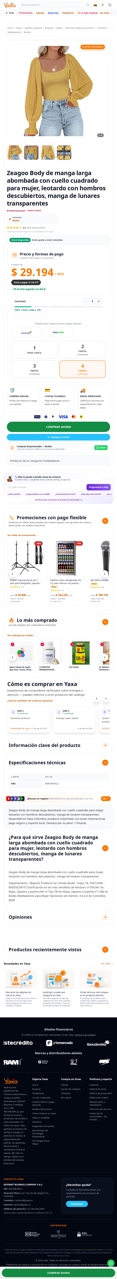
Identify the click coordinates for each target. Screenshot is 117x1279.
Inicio (10, 27)
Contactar (77, 1204)
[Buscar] (87, 4)
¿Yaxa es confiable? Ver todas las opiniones (30, 700)
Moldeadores (14, 32)
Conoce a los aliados (85, 1034)
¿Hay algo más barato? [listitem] (91, 494)
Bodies (27, 32)
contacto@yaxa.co (23, 1200)
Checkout (65, 1093)
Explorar (36, 1089)
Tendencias (68, 12)
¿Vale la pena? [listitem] (14, 494)
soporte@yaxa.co (21, 1204)
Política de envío (98, 1089)
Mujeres (49, 27)
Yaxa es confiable (41, 1117)
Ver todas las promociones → (22, 535)
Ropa (18, 27)
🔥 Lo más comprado (88, 12)
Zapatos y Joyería (33, 27)
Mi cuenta (66, 1097)
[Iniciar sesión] (102, 4)
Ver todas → (107, 963)
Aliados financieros (42, 1109)
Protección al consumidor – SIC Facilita (98, 1116)
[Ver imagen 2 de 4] (31, 152)
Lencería (102, 27)
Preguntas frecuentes (43, 1126)
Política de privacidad (101, 1093)
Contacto (94, 1084)
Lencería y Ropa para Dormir (79, 27)
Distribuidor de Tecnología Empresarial (40, 1133)
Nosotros (36, 1121)
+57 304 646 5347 (35, 1208)
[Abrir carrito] (109, 5)
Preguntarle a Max (98, 487)
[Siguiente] (104, 657)
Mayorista (53, 12)
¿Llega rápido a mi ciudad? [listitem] (38, 494)
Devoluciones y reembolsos (97, 1103)
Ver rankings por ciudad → (21, 635)
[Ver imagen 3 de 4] (47, 152)
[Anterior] (12, 657)
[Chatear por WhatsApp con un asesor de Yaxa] (111, 1263)
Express (40, 12)
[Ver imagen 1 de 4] (14, 152)
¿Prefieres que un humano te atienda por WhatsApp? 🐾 (58, 500)
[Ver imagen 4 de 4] (64, 152)
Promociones (26, 12)
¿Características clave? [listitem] (65, 494)
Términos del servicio (100, 1109)
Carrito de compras (71, 1089)
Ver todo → (106, 12)
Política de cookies (99, 1097)
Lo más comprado (41, 1097)
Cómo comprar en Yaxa (44, 1113)
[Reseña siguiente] (106, 698)
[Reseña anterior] (96, 698)
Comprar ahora (58, 427)
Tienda (64, 1084)
